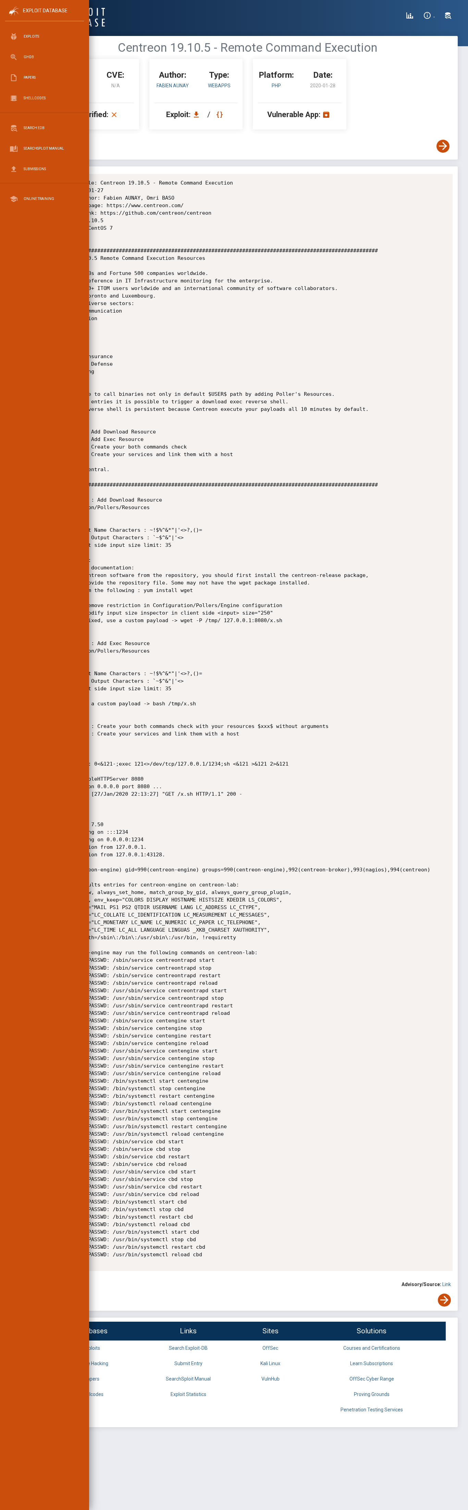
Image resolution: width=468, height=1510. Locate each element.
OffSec (270, 1348)
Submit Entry (188, 1363)
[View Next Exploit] (442, 146)
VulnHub (270, 1379)
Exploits (91, 1348)
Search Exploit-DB (188, 1348)
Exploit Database (45, 10)
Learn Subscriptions (371, 1363)
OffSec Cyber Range (371, 1379)
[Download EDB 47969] (198, 114)
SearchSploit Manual (188, 1379)
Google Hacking (91, 1363)
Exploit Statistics (188, 1394)
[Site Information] (429, 16)
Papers (91, 1379)
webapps (219, 85)
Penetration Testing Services (372, 1409)
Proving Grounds (372, 1394)
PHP (276, 85)
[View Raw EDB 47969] (220, 114)
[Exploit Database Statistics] (410, 16)
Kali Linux (270, 1363)
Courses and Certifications (371, 1348)
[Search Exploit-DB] (448, 16)
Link (446, 1284)
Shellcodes (91, 1394)
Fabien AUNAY (173, 85)
